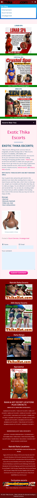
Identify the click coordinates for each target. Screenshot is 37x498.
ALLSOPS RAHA (7, 439)
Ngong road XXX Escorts (21, 466)
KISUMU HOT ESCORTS (28, 417)
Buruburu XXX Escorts (15, 457)
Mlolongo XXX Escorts (29, 464)
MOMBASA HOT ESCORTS (11, 422)
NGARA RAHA (15, 439)
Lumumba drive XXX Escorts (23, 459)
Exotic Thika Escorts (18, 134)
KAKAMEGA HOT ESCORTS (25, 420)
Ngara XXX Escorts (8, 455)
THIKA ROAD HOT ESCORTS (26, 422)
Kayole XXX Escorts (22, 472)
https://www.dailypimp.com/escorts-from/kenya (19, 488)
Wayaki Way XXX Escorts (25, 468)
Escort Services (14, 238)
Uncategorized (24, 238)
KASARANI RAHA (29, 434)
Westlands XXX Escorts (9, 466)
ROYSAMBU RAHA (8, 436)
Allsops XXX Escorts (19, 455)
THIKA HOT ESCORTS (22, 411)
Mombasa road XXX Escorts (14, 464)
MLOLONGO (23, 439)
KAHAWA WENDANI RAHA (17, 434)
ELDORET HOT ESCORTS (15, 417)
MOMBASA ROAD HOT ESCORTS (12, 424)
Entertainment (7, 10)
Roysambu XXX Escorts (8, 459)
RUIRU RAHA (17, 436)
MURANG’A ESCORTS (27, 424)
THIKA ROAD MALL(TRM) (27, 436)
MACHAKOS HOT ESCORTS (19, 415)
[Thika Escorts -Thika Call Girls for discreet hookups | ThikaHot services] (15, 2)
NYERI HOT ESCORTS (25, 413)
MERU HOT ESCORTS (13, 413)
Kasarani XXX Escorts (27, 457)
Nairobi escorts (22, 167)
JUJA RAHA (6, 434)
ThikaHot (28, 159)
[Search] (32, 2)
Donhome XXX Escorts (10, 472)
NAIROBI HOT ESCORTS (9, 411)
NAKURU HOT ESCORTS (11, 420)
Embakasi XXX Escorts (19, 461)
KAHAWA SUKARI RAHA (21, 441)
